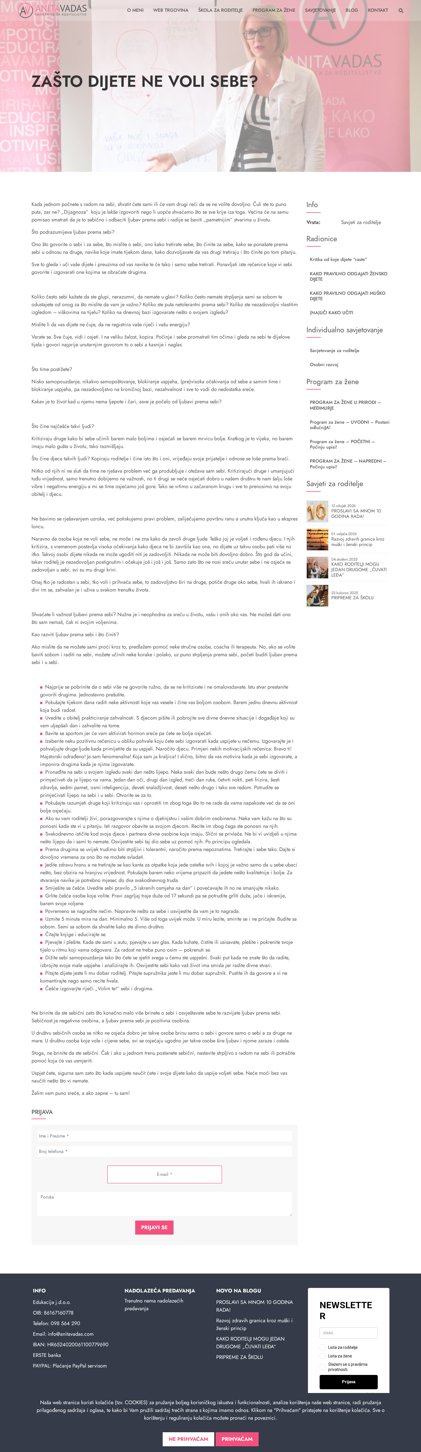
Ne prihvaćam (188, 1439)
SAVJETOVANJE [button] (320, 10)
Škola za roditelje (220, 10)
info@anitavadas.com (71, 1334)
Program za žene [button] (274, 10)
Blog (352, 10)
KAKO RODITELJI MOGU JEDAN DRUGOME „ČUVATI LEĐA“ (250, 1342)
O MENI (135, 10)
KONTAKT (378, 10)
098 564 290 (65, 1323)
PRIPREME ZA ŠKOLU (239, 1357)
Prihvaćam (237, 1439)
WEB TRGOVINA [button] (170, 10)
